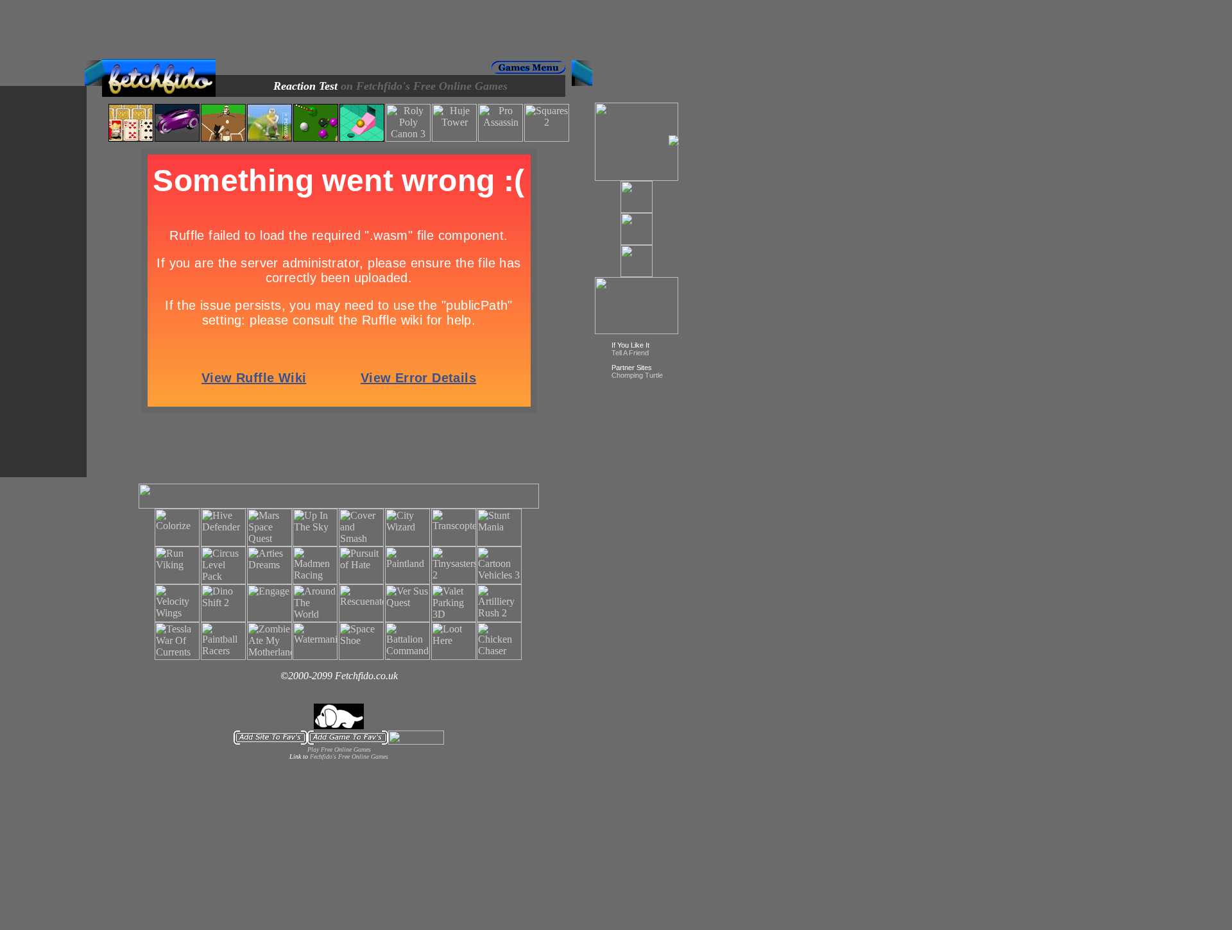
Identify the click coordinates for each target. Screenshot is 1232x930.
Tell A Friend (630, 353)
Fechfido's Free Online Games (349, 756)
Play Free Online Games (339, 749)
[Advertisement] (338, 29)
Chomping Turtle (637, 375)
